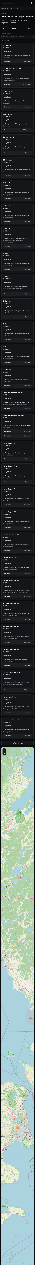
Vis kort (30, 28)
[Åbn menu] (32, 3)
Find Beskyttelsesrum (8, 3)
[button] (17, 1128)
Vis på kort (7, 51)
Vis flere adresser (17, 743)
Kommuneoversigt (6, 8)
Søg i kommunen (6, 33)
